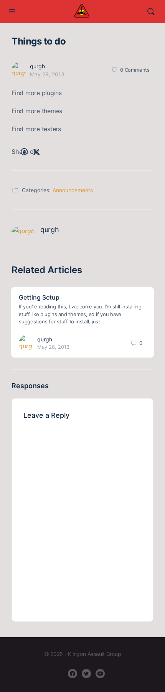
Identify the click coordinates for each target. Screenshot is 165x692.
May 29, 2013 (47, 74)
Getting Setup (39, 297)
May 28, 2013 (53, 347)
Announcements (73, 190)
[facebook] (72, 673)
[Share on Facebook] (24, 152)
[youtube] (100, 673)
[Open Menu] (12, 11)
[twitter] (86, 673)
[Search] (150, 11)
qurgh (37, 66)
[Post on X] (36, 152)
